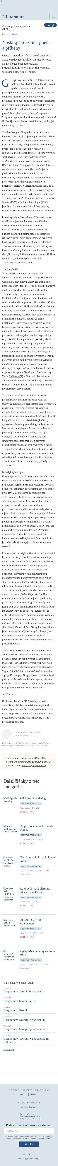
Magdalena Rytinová (28, 870)
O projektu (14, 1090)
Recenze (24, 812)
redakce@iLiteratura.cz (34, 765)
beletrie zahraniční (30, 804)
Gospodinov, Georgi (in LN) (20, 1001)
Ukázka (7, 1026)
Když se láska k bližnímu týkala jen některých (35, 890)
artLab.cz (32, 1154)
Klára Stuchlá (25, 933)
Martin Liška (25, 902)
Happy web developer (31, 1158)
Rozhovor (25, 874)
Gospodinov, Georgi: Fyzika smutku (24, 991)
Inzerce (23, 1094)
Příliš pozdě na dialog (33, 798)
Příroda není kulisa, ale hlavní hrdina (38, 859)
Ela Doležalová (26, 839)
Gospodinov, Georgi (15, 1010)
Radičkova (14, 376)
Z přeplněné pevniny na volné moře (37, 953)
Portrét (7, 1007)
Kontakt (34, 1094)
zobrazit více (9, 1049)
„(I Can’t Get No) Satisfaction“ (30, 921)
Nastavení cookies (29, 1107)
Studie (7, 1036)
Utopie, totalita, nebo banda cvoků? (36, 827)
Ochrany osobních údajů (41, 1138)
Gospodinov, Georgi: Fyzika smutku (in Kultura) (26, 1040)
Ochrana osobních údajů (29, 1103)
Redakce (27, 1090)
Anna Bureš (25, 808)
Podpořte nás (42, 1090)
